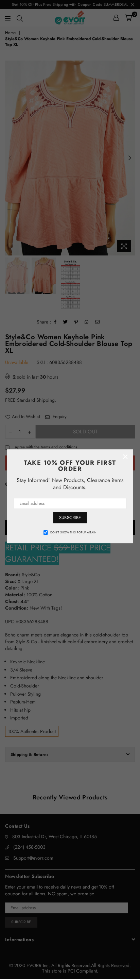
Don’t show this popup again (73, 532)
